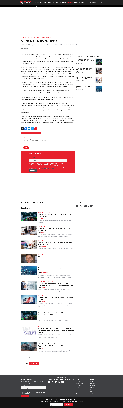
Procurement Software (44, 37)
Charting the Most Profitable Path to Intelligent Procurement (84, 78)
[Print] (22, 128)
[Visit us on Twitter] (80, 205)
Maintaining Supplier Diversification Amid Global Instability (56, 298)
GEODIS (43, 218)
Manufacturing (42, 226)
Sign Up (32, 170)
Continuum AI (44, 272)
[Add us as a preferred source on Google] (35, 128)
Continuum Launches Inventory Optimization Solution (84, 87)
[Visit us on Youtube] (91, 205)
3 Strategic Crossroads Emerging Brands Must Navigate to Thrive (85, 60)
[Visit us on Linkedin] (84, 205)
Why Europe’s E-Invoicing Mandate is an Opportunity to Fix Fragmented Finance (52, 345)
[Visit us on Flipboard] (87, 205)
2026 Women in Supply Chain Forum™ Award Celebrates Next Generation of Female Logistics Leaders (56, 330)
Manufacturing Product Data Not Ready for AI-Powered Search (84, 69)
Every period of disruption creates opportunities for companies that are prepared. (55, 221)
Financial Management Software (46, 281)
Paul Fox (41, 256)
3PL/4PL (40, 326)
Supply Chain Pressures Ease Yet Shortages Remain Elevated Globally (54, 314)
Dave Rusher (25, 208)
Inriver (42, 232)
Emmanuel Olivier (27, 358)
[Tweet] (32, 128)
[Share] (25, 128)
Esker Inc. (43, 348)
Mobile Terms (43, 168)
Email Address (32, 157)
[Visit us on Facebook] (77, 205)
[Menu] (102, 2)
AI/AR (39, 266)
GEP (42, 317)
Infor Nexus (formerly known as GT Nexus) (34, 50)
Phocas (43, 301)
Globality (43, 246)
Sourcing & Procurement (28, 37)
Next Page (34, 363)
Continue (68, 405)
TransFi (43, 287)
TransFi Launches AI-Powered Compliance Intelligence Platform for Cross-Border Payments (56, 284)
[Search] (98, 2)
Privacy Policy (51, 168)
